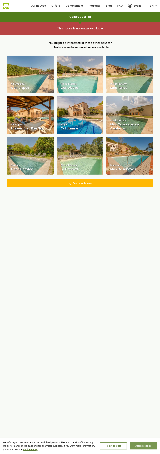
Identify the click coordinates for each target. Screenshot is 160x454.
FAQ (120, 6)
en (152, 6)
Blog (109, 6)
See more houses (82, 183)
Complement (74, 6)
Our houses (38, 6)
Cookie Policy (30, 449)
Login (137, 6)
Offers (55, 6)
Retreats (94, 6)
